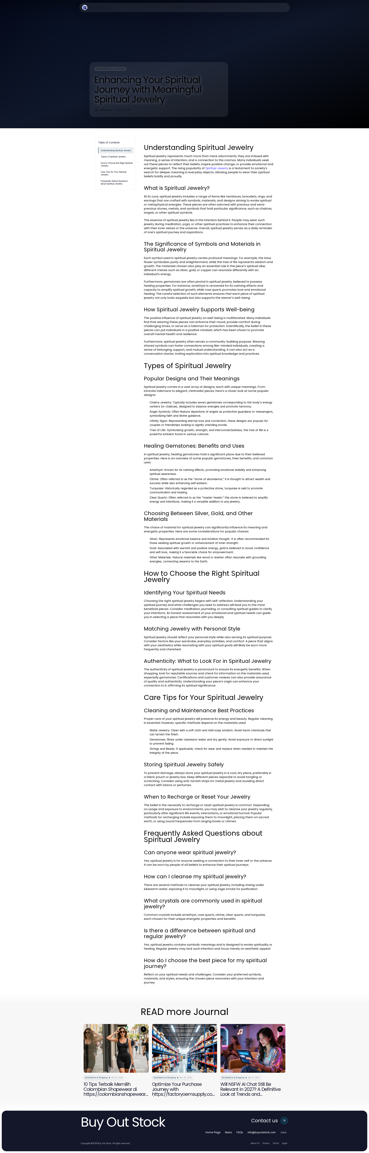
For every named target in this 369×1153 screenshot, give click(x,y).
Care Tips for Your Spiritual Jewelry (113, 173)
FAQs (240, 1132)
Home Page (213, 1132)
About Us (255, 1143)
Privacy (266, 1143)
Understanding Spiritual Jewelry (116, 150)
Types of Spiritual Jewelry (113, 156)
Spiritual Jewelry (216, 168)
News (228, 1132)
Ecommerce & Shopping (110, 69)
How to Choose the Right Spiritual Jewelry (117, 164)
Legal (284, 1143)
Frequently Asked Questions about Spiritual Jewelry (114, 182)
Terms (276, 1143)
